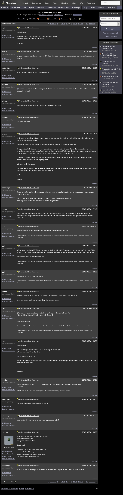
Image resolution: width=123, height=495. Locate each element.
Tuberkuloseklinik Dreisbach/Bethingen (110, 56)
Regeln (21, 489)
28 (62, 24)
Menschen (4, 8)
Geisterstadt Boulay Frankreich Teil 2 (109, 48)
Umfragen (101, 8)
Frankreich (42, 15)
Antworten (64, 19)
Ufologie (85, 8)
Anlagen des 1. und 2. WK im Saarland (111, 71)
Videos (55, 3)
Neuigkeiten (91, 3)
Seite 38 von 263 (8, 24)
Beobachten (53, 19)
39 (71, 24)
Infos (82, 19)
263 (87, 24)
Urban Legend (58, 15)
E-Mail (79, 15)
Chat (73, 3)
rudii (4, 28)
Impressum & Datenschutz (9, 489)
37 (67, 24)
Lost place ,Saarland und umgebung (110, 84)
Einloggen (111, 29)
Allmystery (11, 3)
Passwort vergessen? (110, 33)
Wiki (81, 3)
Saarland (50, 15)
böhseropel (6, 188)
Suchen (74, 19)
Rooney (5, 432)
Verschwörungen (63, 8)
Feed (74, 15)
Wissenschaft (15, 8)
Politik (24, 8)
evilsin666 (5, 52)
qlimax (4, 101)
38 (69, 24)
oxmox (4, 134)
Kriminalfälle (41, 8)
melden (94, 48)
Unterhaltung (111, 8)
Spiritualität (51, 8)
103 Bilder (32, 19)
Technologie (76, 8)
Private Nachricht (7, 454)
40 (74, 24)
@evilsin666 (21, 89)
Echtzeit (25, 3)
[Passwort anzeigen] (118, 25)
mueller (5, 85)
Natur (93, 8)
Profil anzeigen (7, 451)
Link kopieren (6, 35)
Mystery (31, 8)
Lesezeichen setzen (8, 38)
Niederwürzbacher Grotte (110, 78)
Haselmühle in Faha (109, 91)
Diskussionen (36, 3)
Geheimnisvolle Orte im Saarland (110, 63)
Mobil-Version (29, 489)
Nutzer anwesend (110, 14)
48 (76, 24)
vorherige (53, 24)
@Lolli (19, 356)
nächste (92, 24)
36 (64, 24)
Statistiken (64, 3)
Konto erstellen (111, 36)
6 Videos (43, 19)
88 (79, 24)
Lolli (3, 226)
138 (81, 24)
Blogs (47, 3)
